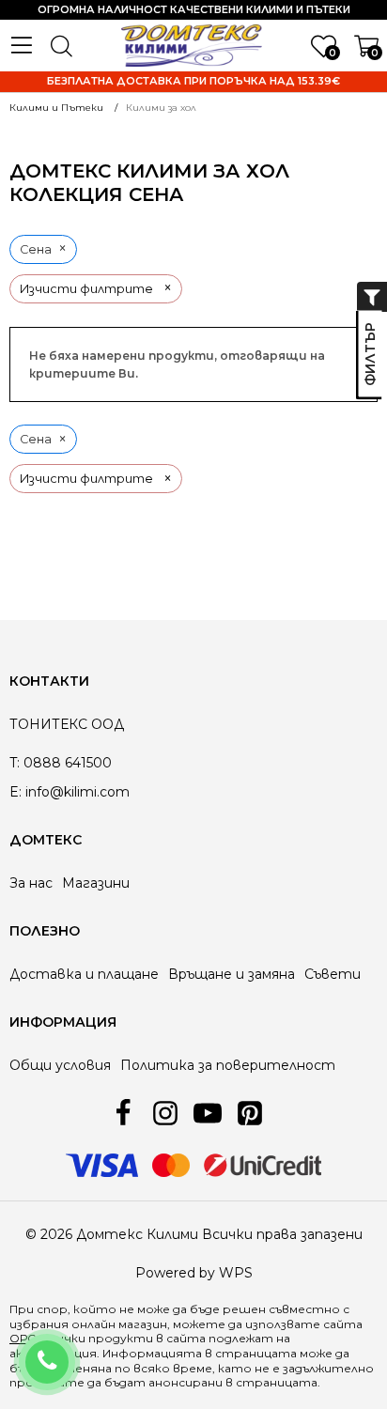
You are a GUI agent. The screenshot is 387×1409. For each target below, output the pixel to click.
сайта (186, 1338)
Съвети (332, 974)
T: (14, 762)
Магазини (96, 883)
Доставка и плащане (84, 974)
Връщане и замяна (231, 974)
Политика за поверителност (227, 1065)
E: (15, 791)
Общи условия (60, 1065)
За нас (31, 883)
